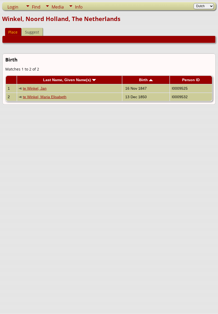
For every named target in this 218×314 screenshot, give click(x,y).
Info (79, 7)
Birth (144, 80)
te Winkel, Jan (35, 88)
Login (12, 7)
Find (36, 7)
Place (13, 32)
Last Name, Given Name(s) (67, 80)
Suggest (32, 32)
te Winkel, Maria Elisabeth (44, 97)
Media (58, 7)
